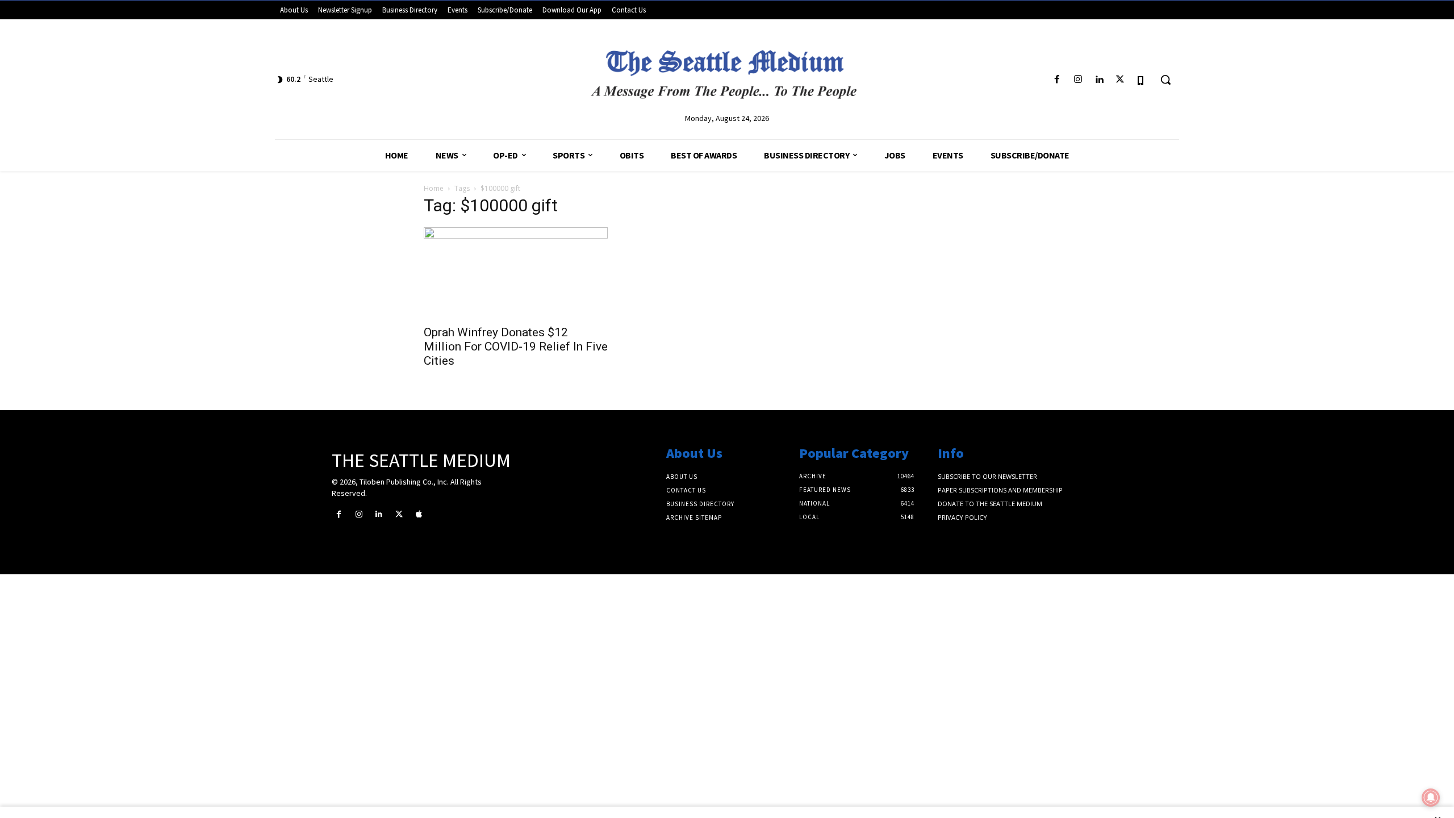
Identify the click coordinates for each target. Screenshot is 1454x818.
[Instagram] (1077, 79)
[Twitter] (1120, 79)
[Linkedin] (1098, 79)
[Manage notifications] (1431, 797)
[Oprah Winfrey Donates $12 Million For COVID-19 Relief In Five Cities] (516, 272)
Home (434, 188)
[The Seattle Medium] (727, 69)
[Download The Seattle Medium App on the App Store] (1141, 79)
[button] (1165, 79)
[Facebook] (1056, 79)
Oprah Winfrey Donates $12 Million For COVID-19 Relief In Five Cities (516, 346)
